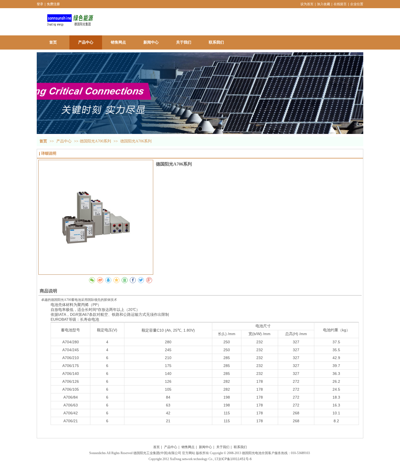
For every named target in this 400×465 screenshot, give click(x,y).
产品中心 (64, 141)
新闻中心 (205, 447)
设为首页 (306, 4)
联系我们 (240, 447)
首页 (43, 141)
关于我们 (222, 447)
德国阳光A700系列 (95, 141)
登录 (40, 4)
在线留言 (340, 4)
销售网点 (188, 447)
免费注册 (53, 4)
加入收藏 (323, 4)
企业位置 (356, 4)
